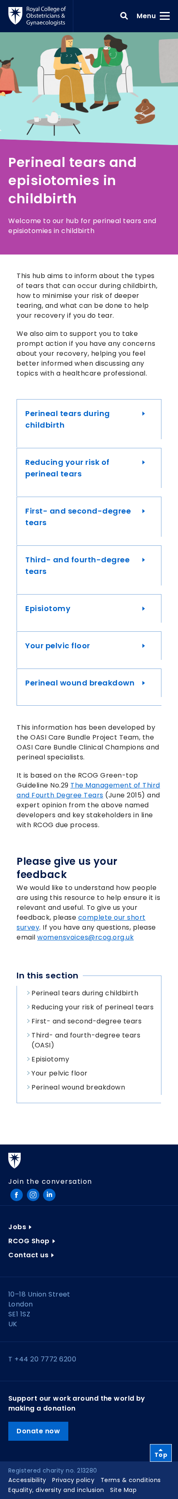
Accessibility (27, 1480)
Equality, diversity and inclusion (56, 1490)
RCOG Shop (29, 1241)
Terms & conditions (131, 1480)
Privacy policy (73, 1480)
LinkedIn (49, 1195)
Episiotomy (47, 608)
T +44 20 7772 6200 (42, 1359)
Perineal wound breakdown (80, 683)
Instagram (33, 1195)
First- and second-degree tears (78, 517)
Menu (149, 16)
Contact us (28, 1255)
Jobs (17, 1227)
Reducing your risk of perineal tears (67, 468)
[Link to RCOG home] (40, 16)
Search (124, 16)
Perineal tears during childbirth (67, 419)
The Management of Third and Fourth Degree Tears (88, 790)
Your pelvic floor (57, 645)
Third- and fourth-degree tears (77, 565)
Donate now (38, 1431)
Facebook (16, 1195)
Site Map (123, 1490)
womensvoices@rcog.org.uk (85, 937)
